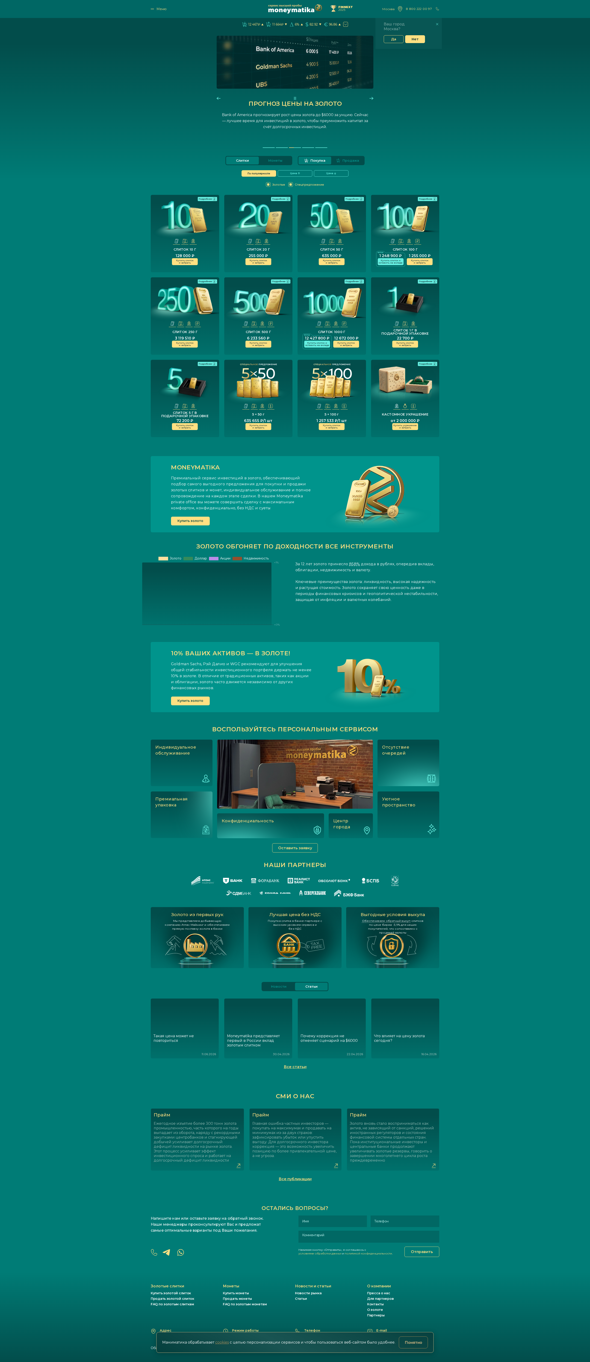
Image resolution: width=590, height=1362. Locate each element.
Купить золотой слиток (171, 1293)
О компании (379, 1286)
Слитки (242, 160)
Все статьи (295, 1067)
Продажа (350, 160)
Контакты (375, 1304)
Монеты (275, 160)
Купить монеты (236, 1293)
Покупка (317, 160)
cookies (222, 1342)
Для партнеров (380, 1299)
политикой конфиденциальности (368, 1253)
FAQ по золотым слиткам (172, 1304)
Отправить (422, 1252)
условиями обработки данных (320, 1253)
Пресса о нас (378, 1293)
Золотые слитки (167, 1286)
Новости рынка (308, 1293)
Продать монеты (237, 1299)
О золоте (375, 1310)
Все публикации (295, 1179)
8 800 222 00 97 (419, 9)
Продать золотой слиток (172, 1299)
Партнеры (376, 1315)
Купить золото (190, 521)
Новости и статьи (313, 1286)
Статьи (301, 1299)
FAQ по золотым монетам (245, 1304)
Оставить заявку (295, 848)
